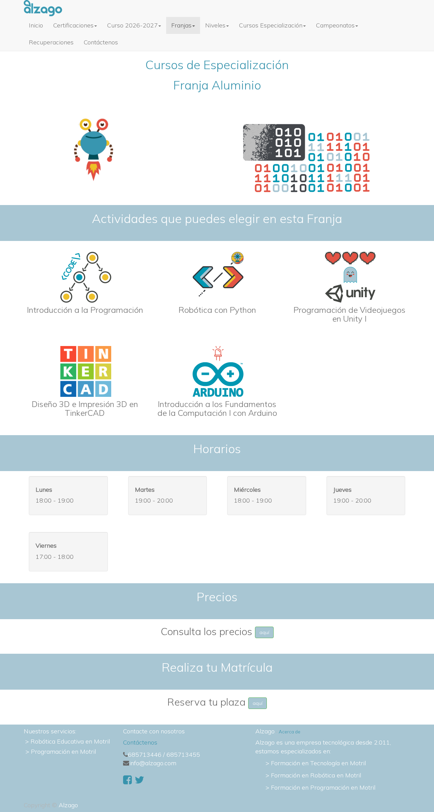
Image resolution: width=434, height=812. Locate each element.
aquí (264, 632)
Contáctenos (140, 742)
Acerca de (289, 731)
